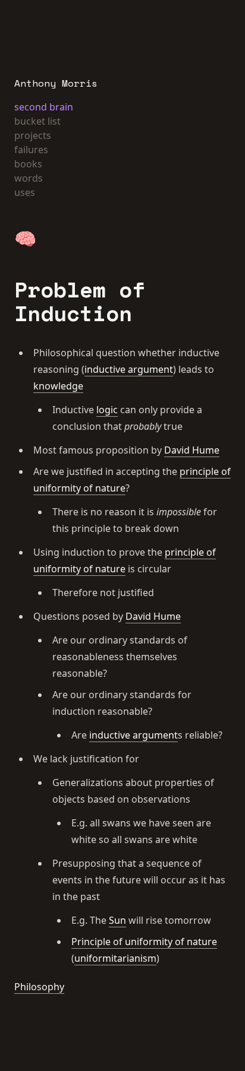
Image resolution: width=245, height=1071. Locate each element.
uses (24, 192)
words (28, 178)
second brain (43, 106)
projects (32, 135)
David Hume (191, 450)
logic (107, 409)
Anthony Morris (56, 83)
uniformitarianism (115, 958)
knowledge (58, 385)
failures (31, 149)
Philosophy (39, 986)
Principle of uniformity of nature (144, 941)
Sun (117, 920)
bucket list (37, 121)
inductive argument (128, 369)
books (28, 163)
